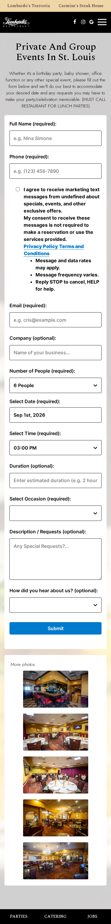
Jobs (92, 916)
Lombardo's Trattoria (28, 6)
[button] (55, 689)
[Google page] (91, 22)
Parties (19, 916)
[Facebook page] (75, 22)
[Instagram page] (83, 22)
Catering (55, 916)
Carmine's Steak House (80, 6)
